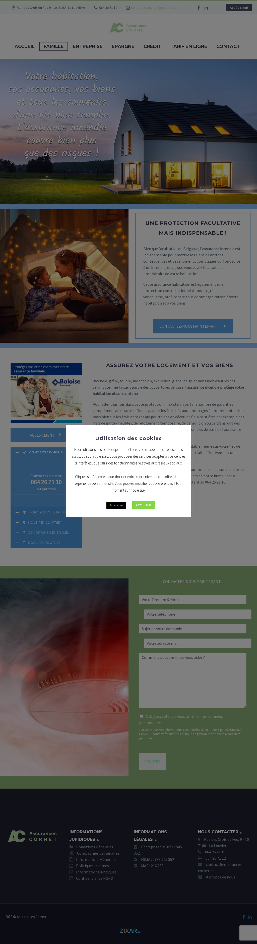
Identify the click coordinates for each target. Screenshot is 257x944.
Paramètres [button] (116, 505)
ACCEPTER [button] (143, 505)
